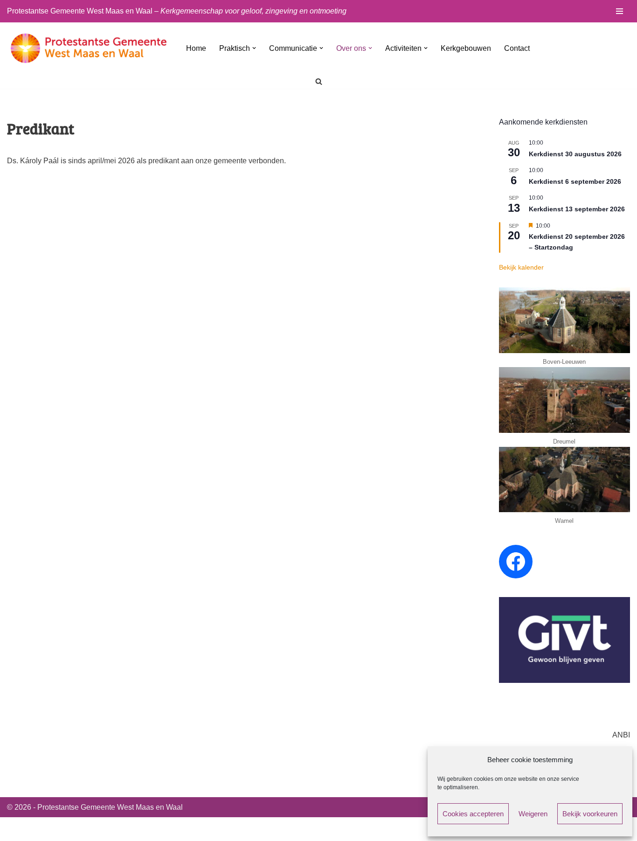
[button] (254, 48)
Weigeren (533, 814)
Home (196, 48)
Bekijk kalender (521, 267)
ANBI (621, 735)
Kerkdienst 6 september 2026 (575, 181)
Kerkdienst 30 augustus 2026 (575, 154)
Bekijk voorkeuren (589, 814)
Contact (517, 48)
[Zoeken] (318, 81)
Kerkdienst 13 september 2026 (577, 209)
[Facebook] (516, 561)
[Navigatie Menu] (619, 11)
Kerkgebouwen (466, 48)
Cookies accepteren (473, 814)
